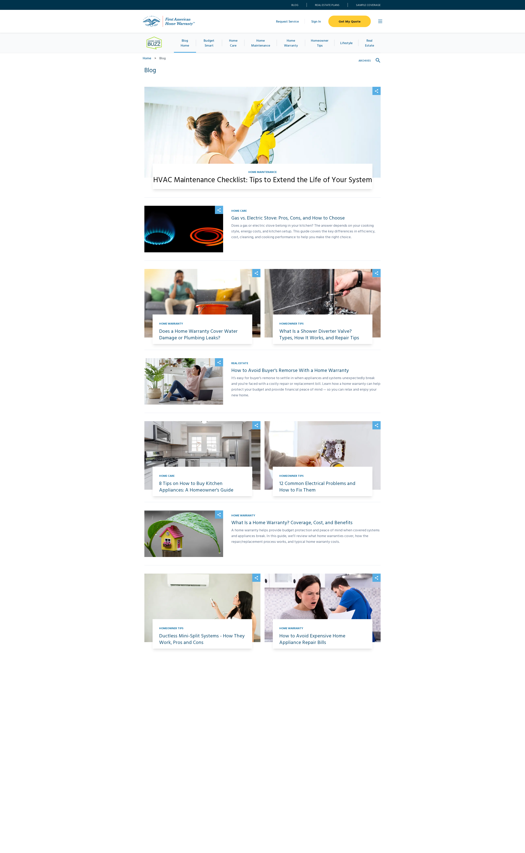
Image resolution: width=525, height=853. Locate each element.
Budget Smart (209, 43)
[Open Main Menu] (380, 21)
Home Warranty (291, 43)
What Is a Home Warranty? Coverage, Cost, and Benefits (292, 522)
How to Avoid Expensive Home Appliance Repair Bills (312, 639)
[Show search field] (378, 60)
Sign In (316, 21)
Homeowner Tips (320, 43)
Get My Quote (350, 21)
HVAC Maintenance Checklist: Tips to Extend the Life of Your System (262, 179)
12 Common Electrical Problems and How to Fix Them (317, 486)
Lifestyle (346, 42)
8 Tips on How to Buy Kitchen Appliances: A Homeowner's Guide (196, 486)
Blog (294, 5)
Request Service (287, 21)
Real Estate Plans (327, 5)
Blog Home (185, 43)
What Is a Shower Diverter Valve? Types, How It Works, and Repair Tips (319, 334)
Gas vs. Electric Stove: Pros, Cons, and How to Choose (288, 217)
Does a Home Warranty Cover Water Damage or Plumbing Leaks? (198, 334)
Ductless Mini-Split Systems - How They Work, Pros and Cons (202, 639)
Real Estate (369, 43)
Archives (364, 60)
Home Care (233, 43)
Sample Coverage (368, 5)
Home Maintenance (260, 43)
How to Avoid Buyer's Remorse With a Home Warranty (290, 370)
